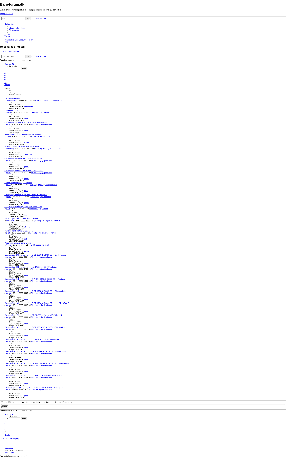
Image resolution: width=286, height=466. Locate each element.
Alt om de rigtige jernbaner (41, 124)
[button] (9, 64)
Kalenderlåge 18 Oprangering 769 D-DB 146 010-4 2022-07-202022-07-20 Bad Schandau (40, 303)
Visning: (4, 402)
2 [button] (4, 73)
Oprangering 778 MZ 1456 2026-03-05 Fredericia (23, 171)
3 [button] (4, 75)
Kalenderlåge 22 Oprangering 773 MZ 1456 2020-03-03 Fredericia (30, 267)
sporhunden (11, 100)
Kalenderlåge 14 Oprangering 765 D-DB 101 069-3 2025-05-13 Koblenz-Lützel (35, 351)
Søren (8, 136)
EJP (8, 209)
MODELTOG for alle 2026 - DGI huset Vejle (21, 146)
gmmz (8, 124)
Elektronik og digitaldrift (40, 112)
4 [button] (4, 77)
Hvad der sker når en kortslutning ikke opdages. (23, 134)
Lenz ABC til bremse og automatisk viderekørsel (23, 207)
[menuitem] (17, 28)
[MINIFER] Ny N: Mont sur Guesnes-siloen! (21, 219)
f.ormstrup (10, 148)
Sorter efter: (31, 402)
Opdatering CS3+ (11, 110)
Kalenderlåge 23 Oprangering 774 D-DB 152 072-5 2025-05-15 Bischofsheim (35, 255)
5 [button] (4, 79)
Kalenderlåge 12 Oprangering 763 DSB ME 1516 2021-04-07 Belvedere (33, 375)
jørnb (8, 185)
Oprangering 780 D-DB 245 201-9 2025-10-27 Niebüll (25, 122)
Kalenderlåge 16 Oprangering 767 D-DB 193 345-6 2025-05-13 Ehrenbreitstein (35, 327)
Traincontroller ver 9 (12, 98)
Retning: (58, 402)
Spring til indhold (6, 14)
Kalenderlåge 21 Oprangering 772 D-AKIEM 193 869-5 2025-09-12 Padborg (34, 279)
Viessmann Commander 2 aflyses (17, 243)
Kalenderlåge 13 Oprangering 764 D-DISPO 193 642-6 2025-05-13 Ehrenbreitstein (37, 363)
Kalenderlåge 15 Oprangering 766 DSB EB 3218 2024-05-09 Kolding (31, 339)
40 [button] (5, 83)
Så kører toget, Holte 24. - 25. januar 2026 (21, 231)
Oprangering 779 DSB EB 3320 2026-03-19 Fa (23, 159)
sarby (8, 112)
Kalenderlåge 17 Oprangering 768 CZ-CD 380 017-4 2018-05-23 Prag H (33, 315)
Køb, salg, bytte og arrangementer (48, 100)
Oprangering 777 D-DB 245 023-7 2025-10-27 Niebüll (25, 195)
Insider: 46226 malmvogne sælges (18, 183)
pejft (8, 233)
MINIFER (10, 221)
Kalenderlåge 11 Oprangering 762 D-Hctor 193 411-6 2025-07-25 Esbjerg (33, 387)
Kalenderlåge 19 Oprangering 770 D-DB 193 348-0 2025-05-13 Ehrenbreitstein (35, 291)
